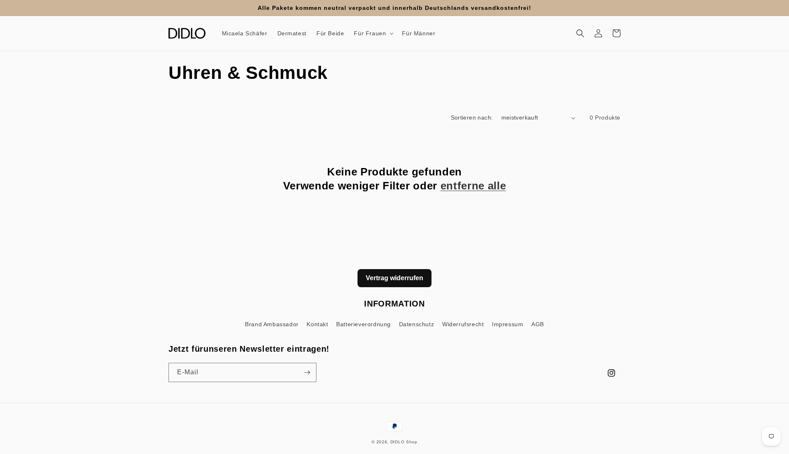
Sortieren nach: (472, 117)
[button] (373, 33)
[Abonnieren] (307, 372)
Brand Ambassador (272, 324)
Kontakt (317, 324)
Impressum (507, 324)
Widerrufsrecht (463, 324)
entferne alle (473, 186)
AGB (537, 324)
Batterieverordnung (363, 324)
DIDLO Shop (404, 442)
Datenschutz (416, 324)
